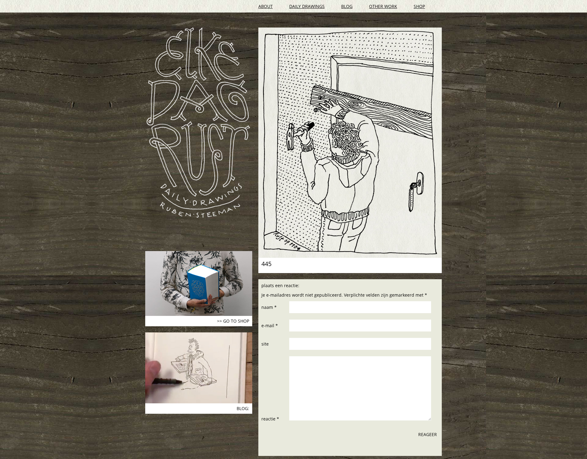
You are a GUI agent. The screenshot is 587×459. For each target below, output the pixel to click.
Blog (347, 6)
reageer (427, 434)
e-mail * (269, 325)
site (265, 344)
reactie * (270, 419)
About (265, 6)
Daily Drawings (307, 6)
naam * (269, 307)
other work (383, 6)
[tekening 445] (350, 143)
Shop (419, 6)
